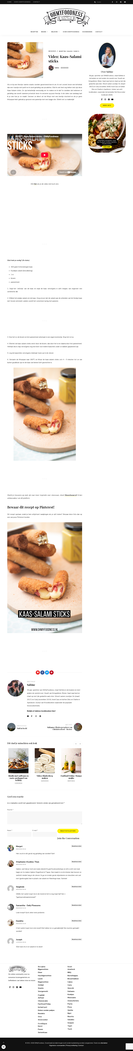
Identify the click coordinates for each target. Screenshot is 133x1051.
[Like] (38, 672)
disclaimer (104, 1043)
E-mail (35, 830)
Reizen (43, 32)
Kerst (40, 1026)
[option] (18, 766)
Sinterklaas (42, 1032)
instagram (117, 2)
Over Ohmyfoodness (22, 2)
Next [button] (80, 744)
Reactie (10, 810)
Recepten (34, 32)
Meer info (107, 105)
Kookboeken (87, 32)
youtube (125, 2)
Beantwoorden (76, 846)
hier (35, 184)
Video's (76, 51)
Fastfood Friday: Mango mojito (71, 777)
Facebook (32, 716)
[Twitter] (47, 672)
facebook (112, 2)
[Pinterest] (51, 672)
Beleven (54, 32)
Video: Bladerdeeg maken (45, 777)
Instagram (36, 716)
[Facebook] (42, 672)
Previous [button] (76, 744)
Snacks (69, 51)
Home (9, 2)
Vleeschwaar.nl (70, 495)
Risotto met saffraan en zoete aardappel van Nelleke (18, 778)
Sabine (57, 68)
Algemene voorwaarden (57, 1045)
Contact (36, 2)
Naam (9, 830)
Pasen (40, 1029)
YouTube (28, 716)
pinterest (121, 2)
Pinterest (41, 716)
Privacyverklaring (71, 1045)
